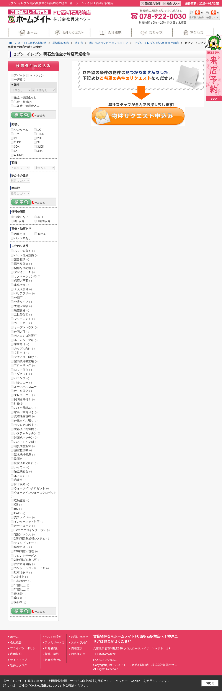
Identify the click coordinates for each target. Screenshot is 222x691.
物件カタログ (18, 665)
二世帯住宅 (23, 314)
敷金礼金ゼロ (53, 659)
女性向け (21, 352)
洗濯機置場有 (24, 416)
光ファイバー (24, 517)
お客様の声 (78, 654)
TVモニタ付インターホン (32, 530)
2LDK (17, 142)
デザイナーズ (24, 272)
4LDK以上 (20, 155)
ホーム (14, 636)
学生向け (21, 344)
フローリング (24, 365)
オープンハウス (26, 327)
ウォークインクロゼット (31, 488)
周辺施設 (76, 648)
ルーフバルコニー (27, 386)
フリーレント (24, 319)
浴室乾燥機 (23, 450)
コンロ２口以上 (26, 425)
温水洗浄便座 (24, 454)
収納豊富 (21, 500)
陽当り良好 (23, 263)
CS (18, 504)
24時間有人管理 (26, 551)
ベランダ (21, 378)
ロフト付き (23, 369)
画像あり (19, 233)
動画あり (43, 233)
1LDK (40, 133)
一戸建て (19, 79)
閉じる (210, 683)
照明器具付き (24, 399)
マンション (37, 75)
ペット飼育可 (24, 251)
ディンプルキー (26, 542)
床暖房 (20, 480)
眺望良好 (21, 310)
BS (18, 509)
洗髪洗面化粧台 (26, 463)
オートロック (24, 525)
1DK (17, 133)
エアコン (21, 475)
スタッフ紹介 (79, 642)
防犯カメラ (23, 547)
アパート (19, 75)
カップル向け (24, 348)
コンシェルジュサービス (31, 568)
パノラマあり (22, 238)
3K (39, 142)
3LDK (40, 146)
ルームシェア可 (26, 340)
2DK (40, 138)
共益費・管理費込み (26, 106)
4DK (40, 151)
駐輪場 (20, 403)
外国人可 (21, 331)
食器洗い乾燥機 (26, 429)
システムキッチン (27, 433)
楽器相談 (21, 259)
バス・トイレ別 (26, 441)
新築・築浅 (52, 654)
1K (39, 129)
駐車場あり (23, 572)
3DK (17, 146)
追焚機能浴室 (24, 446)
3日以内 (19, 221)
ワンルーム (21, 129)
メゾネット (23, 373)
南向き (20, 597)
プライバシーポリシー (24, 648)
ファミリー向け (26, 357)
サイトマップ (18, 659)
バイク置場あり (26, 407)
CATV (19, 513)
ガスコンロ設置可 (27, 335)
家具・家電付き (26, 412)
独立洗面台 (23, 471)
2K (16, 138)
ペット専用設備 (26, 255)
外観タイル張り (26, 420)
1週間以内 (44, 221)
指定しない (21, 217)
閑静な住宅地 (24, 268)
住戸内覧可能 (24, 564)
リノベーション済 (27, 276)
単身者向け (52, 648)
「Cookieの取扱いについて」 (45, 685)
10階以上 (21, 585)
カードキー (23, 323)
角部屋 (20, 602)
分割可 (20, 297)
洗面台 (20, 458)
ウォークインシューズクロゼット (33, 494)
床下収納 (21, 484)
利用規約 (15, 654)
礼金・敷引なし (24, 101)
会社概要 (15, 642)
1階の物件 (22, 581)
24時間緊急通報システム (31, 538)
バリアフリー (24, 293)
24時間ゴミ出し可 (27, 559)
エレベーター (24, 395)
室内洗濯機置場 (26, 361)
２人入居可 (23, 289)
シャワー (21, 467)
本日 (40, 217)
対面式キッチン (26, 437)
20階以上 (21, 589)
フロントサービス (27, 555)
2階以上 (21, 576)
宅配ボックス (24, 534)
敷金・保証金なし (25, 97)
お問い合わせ (79, 636)
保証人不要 (23, 280)
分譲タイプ (23, 301)
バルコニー (23, 382)
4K (16, 151)
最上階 (20, 593)
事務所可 (21, 285)
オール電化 (23, 391)
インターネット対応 (28, 521)
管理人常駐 (23, 306)
